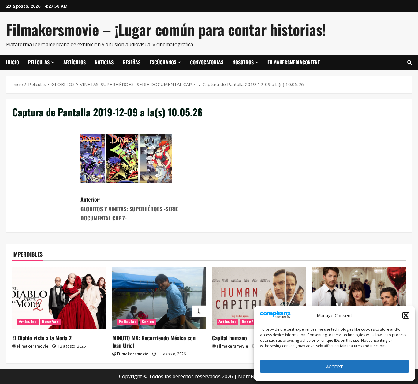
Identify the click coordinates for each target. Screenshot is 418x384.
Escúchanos (163, 62)
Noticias (104, 62)
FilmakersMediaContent (293, 62)
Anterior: (129, 208)
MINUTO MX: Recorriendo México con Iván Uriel (154, 341)
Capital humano (229, 338)
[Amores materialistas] (359, 298)
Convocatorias (206, 62)
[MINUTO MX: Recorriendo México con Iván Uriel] (159, 298)
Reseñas (131, 62)
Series (148, 321)
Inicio (12, 62)
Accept (334, 366)
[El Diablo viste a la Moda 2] (59, 298)
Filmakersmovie (32, 346)
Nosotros (243, 62)
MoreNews (250, 376)
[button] (406, 315)
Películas (39, 62)
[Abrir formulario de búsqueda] (409, 62)
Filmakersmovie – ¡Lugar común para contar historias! (166, 29)
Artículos (74, 62)
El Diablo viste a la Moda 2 (42, 338)
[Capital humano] (259, 298)
